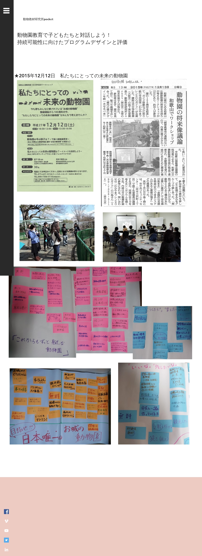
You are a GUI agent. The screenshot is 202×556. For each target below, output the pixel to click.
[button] (6, 10)
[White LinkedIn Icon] (6, 549)
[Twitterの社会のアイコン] (6, 540)
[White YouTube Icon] (6, 530)
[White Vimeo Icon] (6, 521)
